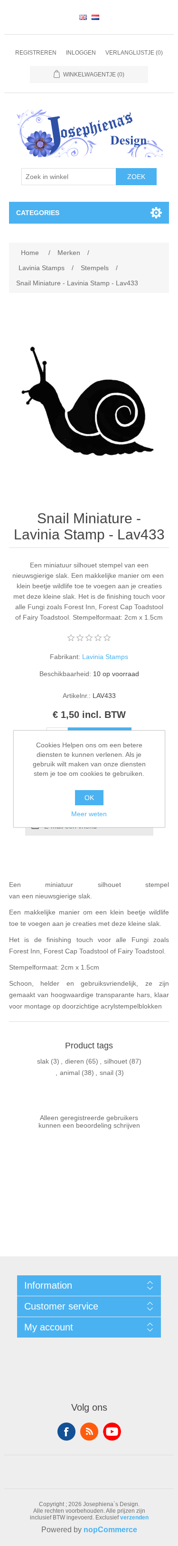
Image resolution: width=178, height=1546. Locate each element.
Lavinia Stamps (105, 656)
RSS (89, 1432)
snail (106, 1072)
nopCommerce (110, 1530)
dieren (74, 1061)
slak (43, 1061)
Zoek (136, 176)
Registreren (35, 52)
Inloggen (81, 52)
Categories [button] (37, 213)
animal (70, 1072)
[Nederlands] (95, 17)
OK (89, 797)
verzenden (134, 1517)
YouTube (112, 1432)
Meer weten (89, 814)
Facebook (66, 1432)
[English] (83, 17)
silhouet (115, 1061)
